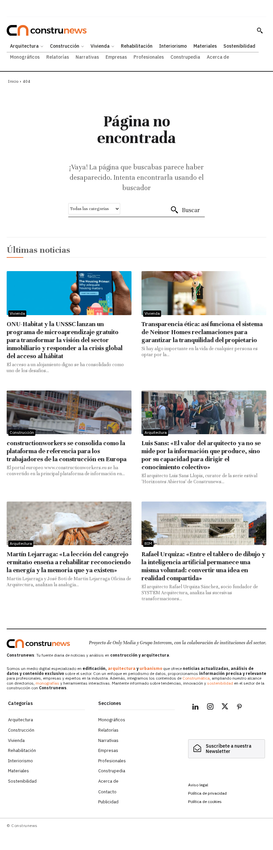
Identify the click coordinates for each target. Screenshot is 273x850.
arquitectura (122, 668)
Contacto (107, 792)
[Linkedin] (195, 707)
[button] (259, 30)
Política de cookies (205, 801)
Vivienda (17, 313)
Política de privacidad (207, 793)
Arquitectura (155, 432)
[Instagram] (210, 707)
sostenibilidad (220, 683)
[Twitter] (224, 707)
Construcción (22, 432)
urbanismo (150, 668)
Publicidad (108, 802)
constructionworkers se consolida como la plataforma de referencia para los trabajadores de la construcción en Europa (67, 451)
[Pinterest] (239, 707)
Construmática (196, 678)
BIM (148, 543)
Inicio (13, 81)
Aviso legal (198, 784)
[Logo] (38, 643)
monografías (47, 683)
